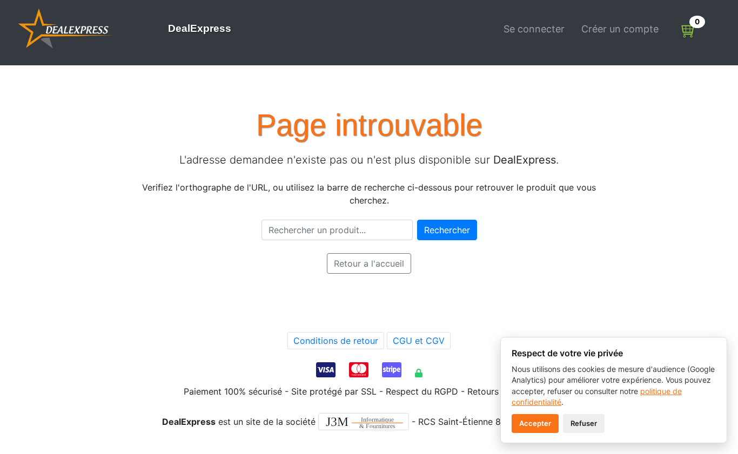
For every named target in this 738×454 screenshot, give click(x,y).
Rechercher (447, 230)
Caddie (689, 32)
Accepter (535, 423)
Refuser (584, 423)
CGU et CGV (419, 340)
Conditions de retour (335, 340)
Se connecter (534, 29)
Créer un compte (620, 29)
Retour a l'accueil (369, 263)
